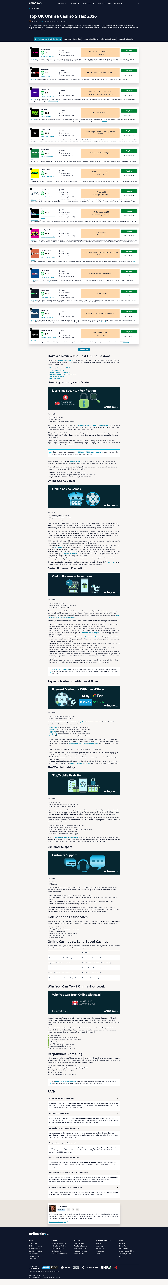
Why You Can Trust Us (108, 39)
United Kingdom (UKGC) (68, 55)
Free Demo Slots (34, 1256)
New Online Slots (34, 1248)
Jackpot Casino (45, 129)
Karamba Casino (45, 209)
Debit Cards (100, 1248)
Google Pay (100, 1251)
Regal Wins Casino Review (48, 337)
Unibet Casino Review (47, 156)
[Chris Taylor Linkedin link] (73, 1209)
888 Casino (44, 109)
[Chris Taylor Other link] (77, 1209)
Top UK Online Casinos (58, 1243)
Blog (109, 3)
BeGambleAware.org (53, 101)
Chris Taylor (40, 21)
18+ (37, 220)
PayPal (98, 1243)
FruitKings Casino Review (48, 237)
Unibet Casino (45, 149)
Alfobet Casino (45, 290)
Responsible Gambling (126, 39)
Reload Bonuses (79, 1254)
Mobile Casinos (56, 1251)
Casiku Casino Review (47, 197)
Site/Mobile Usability (56, 376)
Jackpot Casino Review (47, 136)
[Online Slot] (36, 3)
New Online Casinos (57, 1248)
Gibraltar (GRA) (65, 335)
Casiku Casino (45, 190)
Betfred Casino (45, 270)
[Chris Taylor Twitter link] (68, 1209)
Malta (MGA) (64, 194)
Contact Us (122, 1246)
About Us (117, 3)
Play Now (129, 50)
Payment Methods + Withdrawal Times (62, 374)
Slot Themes (33, 1259)
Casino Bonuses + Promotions (59, 372)
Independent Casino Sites (72, 39)
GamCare (104, 121)
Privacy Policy (123, 1248)
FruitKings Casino (46, 230)
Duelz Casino (44, 310)
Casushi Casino (45, 170)
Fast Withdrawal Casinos (59, 1254)
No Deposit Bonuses (80, 1251)
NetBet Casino (45, 69)
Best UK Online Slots (35, 1251)
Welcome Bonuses (80, 1248)
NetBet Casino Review (47, 76)
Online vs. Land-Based (91, 39)
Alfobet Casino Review (47, 297)
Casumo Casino (45, 89)
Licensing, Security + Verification (60, 368)
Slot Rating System (125, 1254)
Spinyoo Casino (45, 49)
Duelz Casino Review (47, 317)
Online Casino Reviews (58, 1246)
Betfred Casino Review (47, 277)
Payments (100, 3)
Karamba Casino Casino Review (48, 217)
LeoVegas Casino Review (48, 257)
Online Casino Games (56, 370)
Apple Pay (99, 1246)
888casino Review (46, 116)
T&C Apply (33, 59)
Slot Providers (33, 1254)
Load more (84, 350)
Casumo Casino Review (47, 96)
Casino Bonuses (79, 1243)
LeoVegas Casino (46, 250)
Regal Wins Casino (46, 330)
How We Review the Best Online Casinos (48, 39)
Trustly (98, 1254)
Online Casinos (87, 3)
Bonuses (74, 3)
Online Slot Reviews (35, 1246)
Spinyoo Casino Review (47, 56)
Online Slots (62, 3)
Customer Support (55, 378)
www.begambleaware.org (105, 322)
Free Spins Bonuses (80, 1246)
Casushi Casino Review (47, 177)
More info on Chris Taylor (57, 1222)
